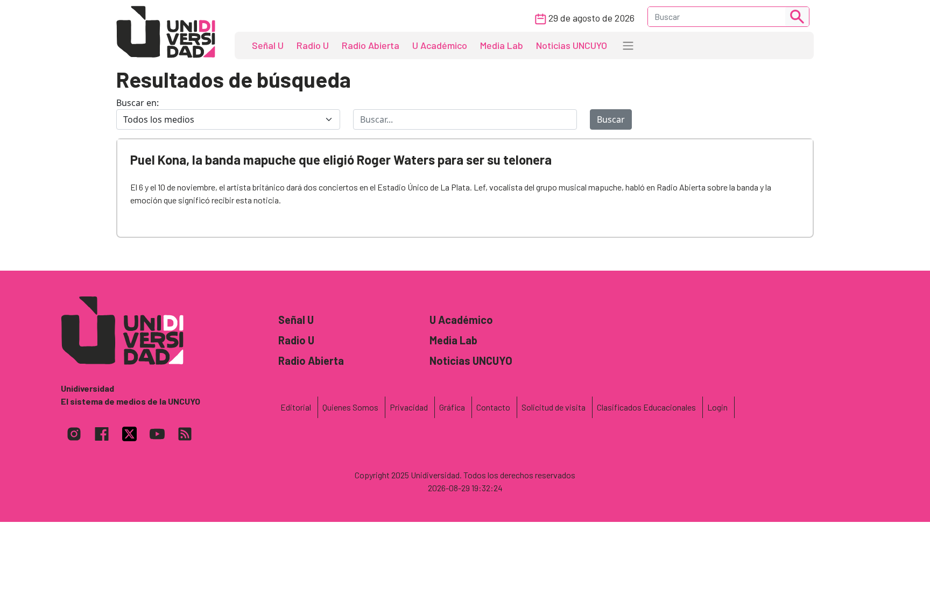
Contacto (493, 407)
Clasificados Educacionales (646, 407)
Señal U (268, 45)
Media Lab (501, 45)
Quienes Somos (350, 407)
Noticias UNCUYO (571, 45)
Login (717, 407)
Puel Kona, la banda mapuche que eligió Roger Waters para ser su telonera (341, 159)
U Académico (439, 45)
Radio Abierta (370, 45)
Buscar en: (137, 103)
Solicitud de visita (554, 407)
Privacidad (409, 407)
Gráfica (452, 407)
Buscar (611, 119)
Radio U (313, 45)
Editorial (295, 407)
